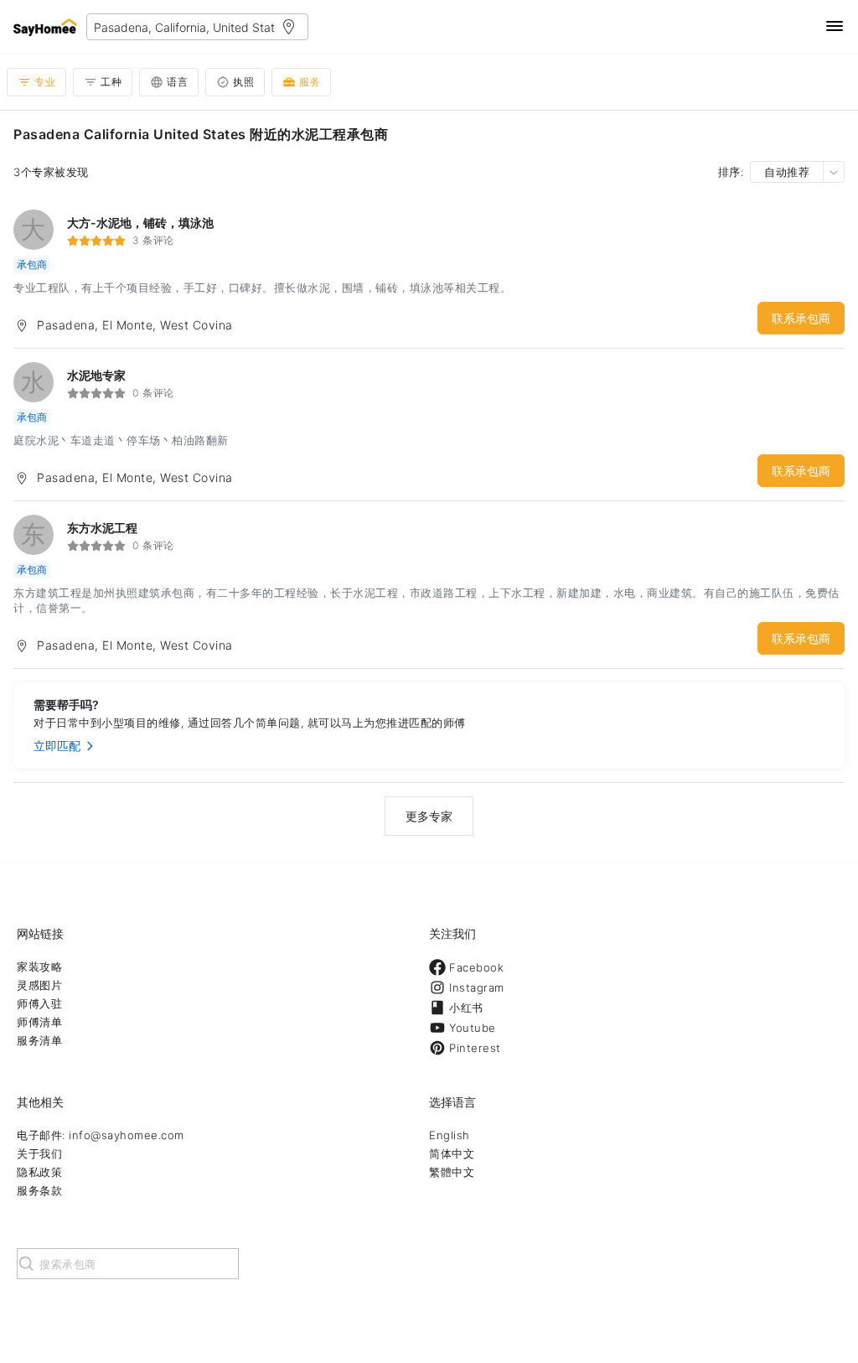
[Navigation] (834, 27)
